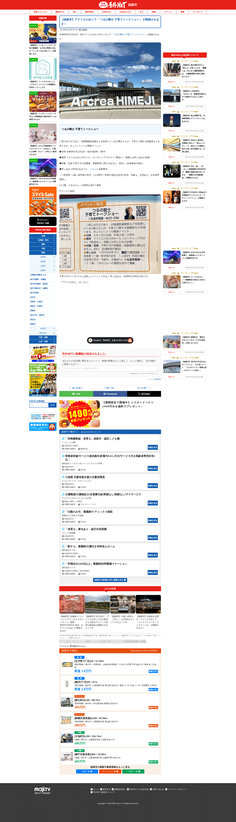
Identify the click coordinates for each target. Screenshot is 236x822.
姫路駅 (143, 641)
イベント (168, 12)
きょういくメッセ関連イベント (84, 641)
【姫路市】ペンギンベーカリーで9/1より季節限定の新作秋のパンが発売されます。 (43, 116)
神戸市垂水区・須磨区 (39, 288)
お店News (106, 12)
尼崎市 (33, 311)
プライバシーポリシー (177, 789)
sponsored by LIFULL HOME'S (144, 651)
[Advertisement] (185, 34)
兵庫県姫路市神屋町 (131, 641)
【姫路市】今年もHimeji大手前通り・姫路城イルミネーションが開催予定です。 (193, 255)
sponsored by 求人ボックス (91, 432)
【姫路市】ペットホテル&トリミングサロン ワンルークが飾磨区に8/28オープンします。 (42, 84)
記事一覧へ (110, 388)
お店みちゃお (125, 12)
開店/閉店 (89, 12)
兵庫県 (84, 30)
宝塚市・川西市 (36, 302)
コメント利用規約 (154, 379)
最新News (59, 12)
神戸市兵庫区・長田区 (39, 284)
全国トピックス (40, 12)
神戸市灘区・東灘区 (38, 279)
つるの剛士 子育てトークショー (110, 641)
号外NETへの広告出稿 (139, 789)
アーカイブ (197, 12)
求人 (75, 12)
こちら (93, 169)
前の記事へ (77, 388)
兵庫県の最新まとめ (38, 275)
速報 (182, 12)
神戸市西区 (34, 293)
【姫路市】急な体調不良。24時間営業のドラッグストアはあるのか (193, 118)
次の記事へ (142, 388)
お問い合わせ (158, 789)
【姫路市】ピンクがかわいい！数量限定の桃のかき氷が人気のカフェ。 (193, 280)
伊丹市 (33, 297)
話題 (154, 12)
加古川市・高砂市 (37, 315)
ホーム (96, 789)
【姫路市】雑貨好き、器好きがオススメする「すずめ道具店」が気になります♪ (193, 340)
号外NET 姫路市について (104, 792)
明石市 (33, 320)
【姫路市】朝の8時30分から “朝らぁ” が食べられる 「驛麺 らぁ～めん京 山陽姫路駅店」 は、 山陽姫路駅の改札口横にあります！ (194, 71)
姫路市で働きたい (70, 432)
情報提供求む (120, 789)
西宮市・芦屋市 (36, 306)
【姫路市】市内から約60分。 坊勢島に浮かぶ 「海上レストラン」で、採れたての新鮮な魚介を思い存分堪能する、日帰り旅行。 (194, 146)
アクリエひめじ (66, 641)
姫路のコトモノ (79, 646)
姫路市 (132, 4)
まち (141, 12)
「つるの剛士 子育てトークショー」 (129, 34)
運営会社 (106, 789)
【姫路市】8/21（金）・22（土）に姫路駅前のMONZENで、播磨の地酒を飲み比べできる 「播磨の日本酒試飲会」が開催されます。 (194, 172)
